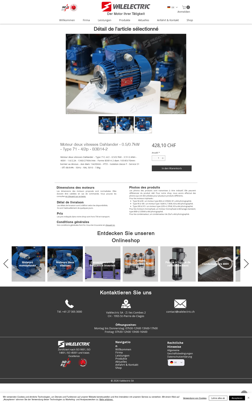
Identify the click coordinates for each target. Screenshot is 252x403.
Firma (119, 352)
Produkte (121, 358)
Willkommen (123, 349)
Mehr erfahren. (106, 399)
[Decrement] (154, 158)
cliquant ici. (110, 225)
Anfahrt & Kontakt (126, 364)
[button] (186, 7)
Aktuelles (121, 361)
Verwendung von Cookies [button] (194, 398)
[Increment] (163, 158)
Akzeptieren (237, 398)
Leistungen (122, 355)
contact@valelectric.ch (180, 311)
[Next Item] (246, 264)
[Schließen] (248, 398)
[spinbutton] (158, 158)
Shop (118, 367)
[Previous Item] (6, 264)
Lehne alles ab (218, 398)
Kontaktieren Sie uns (126, 292)
